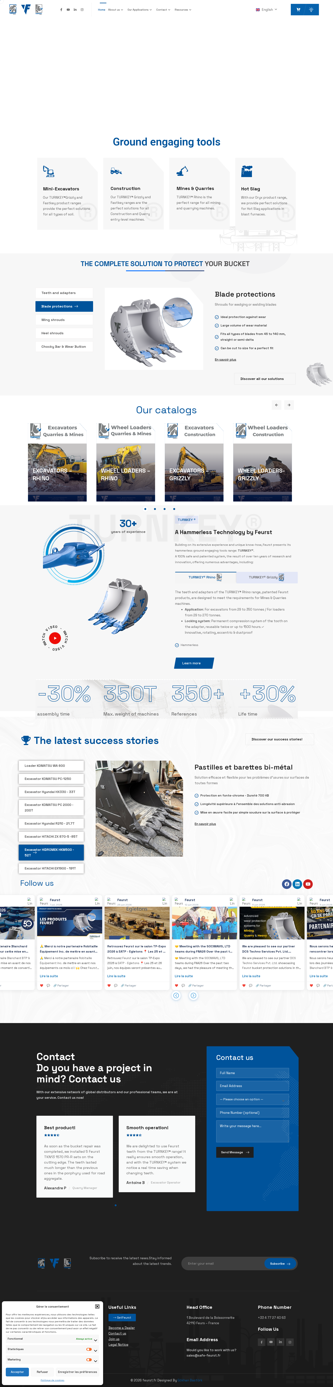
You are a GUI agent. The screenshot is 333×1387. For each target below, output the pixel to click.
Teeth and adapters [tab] (58, 293)
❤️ (25, 985)
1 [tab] (145, 509)
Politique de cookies (52, 1380)
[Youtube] (68, 9)
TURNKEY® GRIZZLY (183, 474)
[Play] (55, 638)
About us (114, 9)
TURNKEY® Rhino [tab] (201, 577)
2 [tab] (155, 509)
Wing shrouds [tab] (53, 320)
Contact (161, 9)
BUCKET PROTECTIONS (51, 474)
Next (289, 405)
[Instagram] (82, 9)
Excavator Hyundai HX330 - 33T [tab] (50, 792)
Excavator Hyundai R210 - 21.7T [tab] (50, 823)
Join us (113, 1339)
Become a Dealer (121, 1328)
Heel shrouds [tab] (52, 333)
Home (101, 9)
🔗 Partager (44, 985)
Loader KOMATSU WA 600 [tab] (45, 766)
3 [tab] (164, 509)
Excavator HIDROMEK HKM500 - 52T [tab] (49, 852)
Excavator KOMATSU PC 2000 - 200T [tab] (49, 807)
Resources (181, 9)
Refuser (42, 1372)
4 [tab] (174, 509)
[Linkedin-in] (75, 9)
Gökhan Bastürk (189, 1380)
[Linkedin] (297, 884)
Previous (276, 405)
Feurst (8, 968)
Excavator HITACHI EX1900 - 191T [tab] (50, 868)
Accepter (17, 1372)
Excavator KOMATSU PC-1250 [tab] (48, 779)
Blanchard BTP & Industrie (244, 968)
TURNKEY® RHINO (261, 478)
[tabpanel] (57, 463)
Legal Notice (118, 1344)
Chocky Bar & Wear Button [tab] (63, 346)
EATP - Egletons (45, 963)
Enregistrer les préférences (77, 1372)
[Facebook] (287, 884)
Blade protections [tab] (56, 306)
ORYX (108, 478)
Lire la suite (33, 976)
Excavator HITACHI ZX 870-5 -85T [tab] (51, 836)
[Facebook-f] (61, 9)
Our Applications (138, 9)
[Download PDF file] (204, 855)
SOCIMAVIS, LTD (131, 958)
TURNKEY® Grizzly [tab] (263, 577)
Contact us (117, 1333)
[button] (97, 1306)
